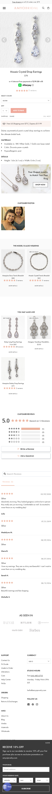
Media (3, 723)
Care (3, 675)
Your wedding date (10, 775)
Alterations (5, 672)
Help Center (6, 679)
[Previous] (4, 40)
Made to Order (7, 668)
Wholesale (5, 731)
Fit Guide (4, 664)
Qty (2, 106)
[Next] (48, 40)
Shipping (4, 116)
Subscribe (26, 788)
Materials (5, 727)
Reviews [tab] (6, 481)
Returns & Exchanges (9, 701)
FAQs (3, 683)
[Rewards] (7, 787)
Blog (3, 719)
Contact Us (5, 660)
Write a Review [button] (27, 449)
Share (12, 116)
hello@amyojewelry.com (36, 690)
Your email (7, 765)
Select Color (6, 96)
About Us (4, 716)
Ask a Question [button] (27, 456)
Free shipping (17, 2)
